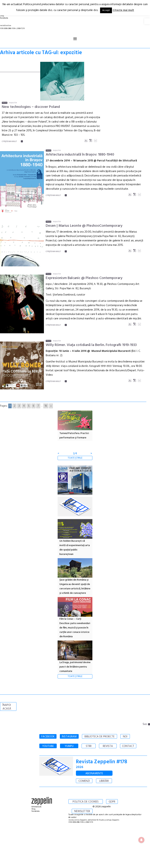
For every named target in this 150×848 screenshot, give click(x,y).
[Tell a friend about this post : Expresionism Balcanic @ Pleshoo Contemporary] (139, 324)
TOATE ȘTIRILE (75, 458)
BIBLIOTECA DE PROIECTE (100, 736)
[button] (147, 21)
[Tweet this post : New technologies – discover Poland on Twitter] (86, 140)
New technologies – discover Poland (31, 107)
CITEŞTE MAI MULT (9, 141)
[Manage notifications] (141, 840)
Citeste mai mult (123, 10)
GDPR (112, 802)
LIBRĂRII (104, 781)
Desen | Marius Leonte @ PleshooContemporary (84, 226)
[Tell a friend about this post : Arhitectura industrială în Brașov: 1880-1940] (139, 194)
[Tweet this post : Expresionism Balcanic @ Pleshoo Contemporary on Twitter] (129, 324)
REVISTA (108, 746)
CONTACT (128, 746)
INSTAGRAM (69, 736)
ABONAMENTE (94, 773)
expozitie (13, 102)
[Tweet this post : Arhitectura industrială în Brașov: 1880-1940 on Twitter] (129, 194)
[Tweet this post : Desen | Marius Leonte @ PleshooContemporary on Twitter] (129, 250)
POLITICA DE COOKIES (86, 802)
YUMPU (69, 746)
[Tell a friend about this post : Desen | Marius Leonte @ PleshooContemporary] (139, 250)
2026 (79, 767)
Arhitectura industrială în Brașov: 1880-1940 (80, 155)
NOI (125, 736)
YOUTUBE (48, 746)
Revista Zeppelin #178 (101, 762)
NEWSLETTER (82, 811)
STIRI (88, 746)
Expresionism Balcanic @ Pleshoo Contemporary (84, 278)
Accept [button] (106, 10)
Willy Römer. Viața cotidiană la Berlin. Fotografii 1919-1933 (91, 345)
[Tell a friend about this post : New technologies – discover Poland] (95, 140)
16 (46, 406)
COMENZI (84, 781)
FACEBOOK (48, 736)
